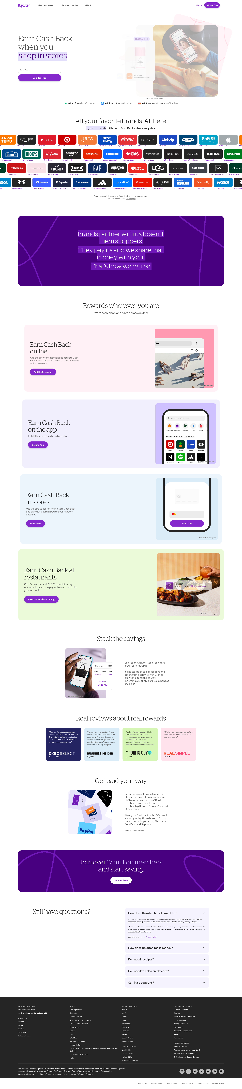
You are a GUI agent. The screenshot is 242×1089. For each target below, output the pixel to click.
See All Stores (127, 1041)
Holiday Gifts (127, 1057)
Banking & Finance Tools (183, 1031)
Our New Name (76, 1017)
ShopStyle (22, 1032)
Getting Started (76, 1009)
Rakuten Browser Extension (184, 1053)
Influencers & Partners (79, 1024)
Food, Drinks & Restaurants (184, 1017)
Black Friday (126, 1050)
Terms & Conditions (77, 1041)
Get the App (38, 444)
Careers (73, 1031)
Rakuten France (24, 1036)
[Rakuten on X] (201, 1071)
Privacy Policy (151, 937)
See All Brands (127, 1038)
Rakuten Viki (142, 1084)
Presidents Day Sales (130, 1060)
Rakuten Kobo (171, 1084)
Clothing (177, 1013)
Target (124, 1034)
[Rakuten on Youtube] (208, 1071)
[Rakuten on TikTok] (188, 1071)
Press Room (74, 1027)
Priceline (125, 1031)
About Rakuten (218, 1084)
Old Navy (125, 1027)
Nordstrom (126, 1024)
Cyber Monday (127, 1053)
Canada (21, 1022)
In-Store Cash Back (181, 1046)
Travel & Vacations (181, 1009)
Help (72, 1058)
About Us (73, 1013)
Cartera (21, 1029)
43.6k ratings (172, 103)
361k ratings (127, 103)
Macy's (124, 1020)
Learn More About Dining (41, 599)
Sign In (199, 5)
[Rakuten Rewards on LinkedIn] (221, 1071)
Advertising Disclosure (27, 1074)
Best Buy (125, 1009)
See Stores (35, 523)
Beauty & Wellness (181, 1024)
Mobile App (88, 5)
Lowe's (124, 1017)
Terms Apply (130, 198)
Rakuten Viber (156, 1084)
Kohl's (124, 1013)
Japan (20, 1025)
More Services (202, 1084)
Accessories (178, 1038)
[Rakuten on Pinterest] (214, 1071)
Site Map (73, 1038)
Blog (71, 1034)
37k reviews (90, 103)
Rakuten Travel (187, 1084)
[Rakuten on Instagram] (182, 1071)
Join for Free (212, 5)
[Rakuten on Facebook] (195, 1071)
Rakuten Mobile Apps (26, 1009)
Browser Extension (70, 5)
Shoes (176, 1034)
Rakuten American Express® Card (187, 1050)
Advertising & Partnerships (80, 1020)
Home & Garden (180, 1020)
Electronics (178, 1027)
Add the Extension (43, 372)
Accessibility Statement (79, 1054)
